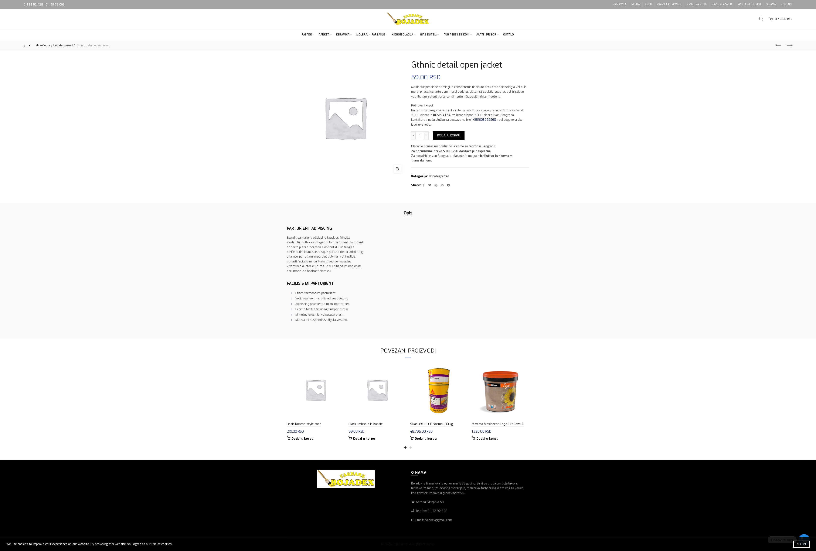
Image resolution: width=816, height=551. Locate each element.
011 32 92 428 (34, 4)
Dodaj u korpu (448, 135)
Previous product (778, 45)
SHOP (648, 4)
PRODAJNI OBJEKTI (749, 4)
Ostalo (508, 34)
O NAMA (771, 4)
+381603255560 (484, 120)
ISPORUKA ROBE (696, 4)
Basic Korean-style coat (304, 424)
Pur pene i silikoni (457, 34)
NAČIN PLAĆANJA (722, 4)
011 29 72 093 (55, 4)
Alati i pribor (486, 34)
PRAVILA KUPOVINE (669, 4)
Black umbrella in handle (365, 424)
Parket (324, 34)
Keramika (342, 34)
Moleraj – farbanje (370, 34)
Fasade (307, 34)
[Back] (26, 45)
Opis (408, 213)
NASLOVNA (619, 4)
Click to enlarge (398, 169)
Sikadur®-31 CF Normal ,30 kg (431, 424)
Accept (801, 544)
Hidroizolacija (402, 34)
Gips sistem (428, 34)
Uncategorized (63, 45)
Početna (45, 45)
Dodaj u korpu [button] (302, 439)
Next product (789, 45)
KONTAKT (786, 4)
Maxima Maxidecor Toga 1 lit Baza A (498, 424)
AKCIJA (635, 4)
